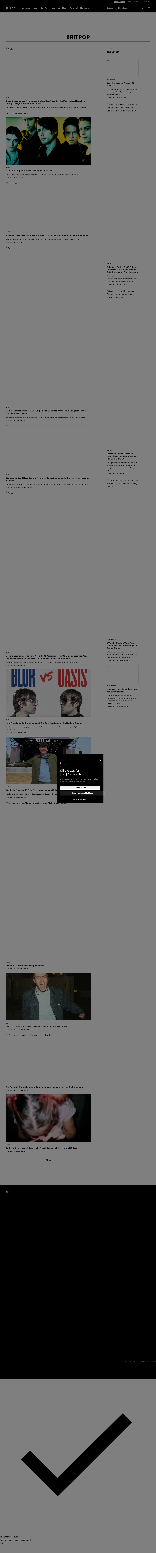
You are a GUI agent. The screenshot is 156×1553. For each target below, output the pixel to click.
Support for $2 (80, 787)
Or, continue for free (80, 799)
